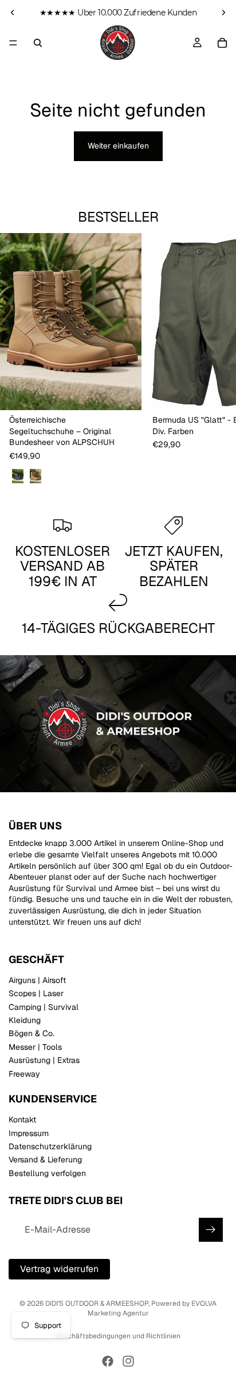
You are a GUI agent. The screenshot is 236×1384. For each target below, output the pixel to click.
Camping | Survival (43, 1007)
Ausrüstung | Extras (44, 1060)
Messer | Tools (35, 1047)
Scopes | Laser (36, 993)
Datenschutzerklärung (50, 1146)
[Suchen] (37, 42)
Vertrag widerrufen (59, 1269)
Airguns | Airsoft (37, 980)
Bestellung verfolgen (47, 1173)
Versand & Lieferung (45, 1159)
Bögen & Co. (31, 1033)
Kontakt (22, 1119)
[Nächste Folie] (223, 12)
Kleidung (25, 1020)
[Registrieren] (211, 1230)
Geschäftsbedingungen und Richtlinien (118, 1336)
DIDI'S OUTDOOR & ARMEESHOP (96, 1303)
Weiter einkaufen (118, 146)
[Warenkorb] (222, 42)
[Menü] (13, 43)
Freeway (24, 1074)
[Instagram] (128, 1361)
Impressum (29, 1133)
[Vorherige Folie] (12, 12)
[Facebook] (108, 1361)
